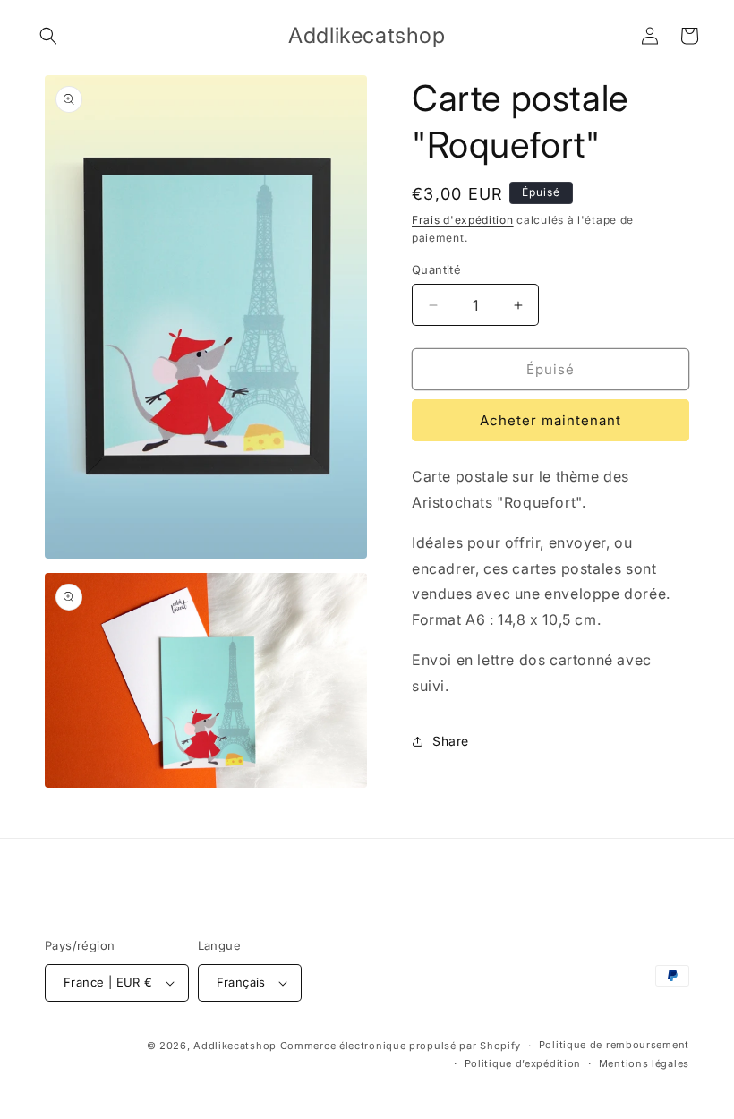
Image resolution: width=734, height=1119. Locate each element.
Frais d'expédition (463, 219)
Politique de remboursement (614, 1044)
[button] (48, 36)
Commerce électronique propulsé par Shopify (400, 1045)
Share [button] (450, 740)
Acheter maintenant (550, 420)
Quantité (436, 269)
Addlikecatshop (235, 1045)
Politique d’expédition (523, 1063)
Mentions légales (644, 1063)
